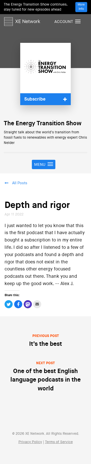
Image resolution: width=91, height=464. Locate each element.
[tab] (45, 99)
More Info (81, 7)
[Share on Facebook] (18, 304)
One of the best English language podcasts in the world (45, 376)
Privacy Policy (30, 442)
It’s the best (45, 340)
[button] (45, 99)
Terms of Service (59, 442)
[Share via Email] (37, 304)
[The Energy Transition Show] (45, 68)
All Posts (19, 183)
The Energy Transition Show (42, 123)
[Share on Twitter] (9, 304)
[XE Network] (22, 20)
